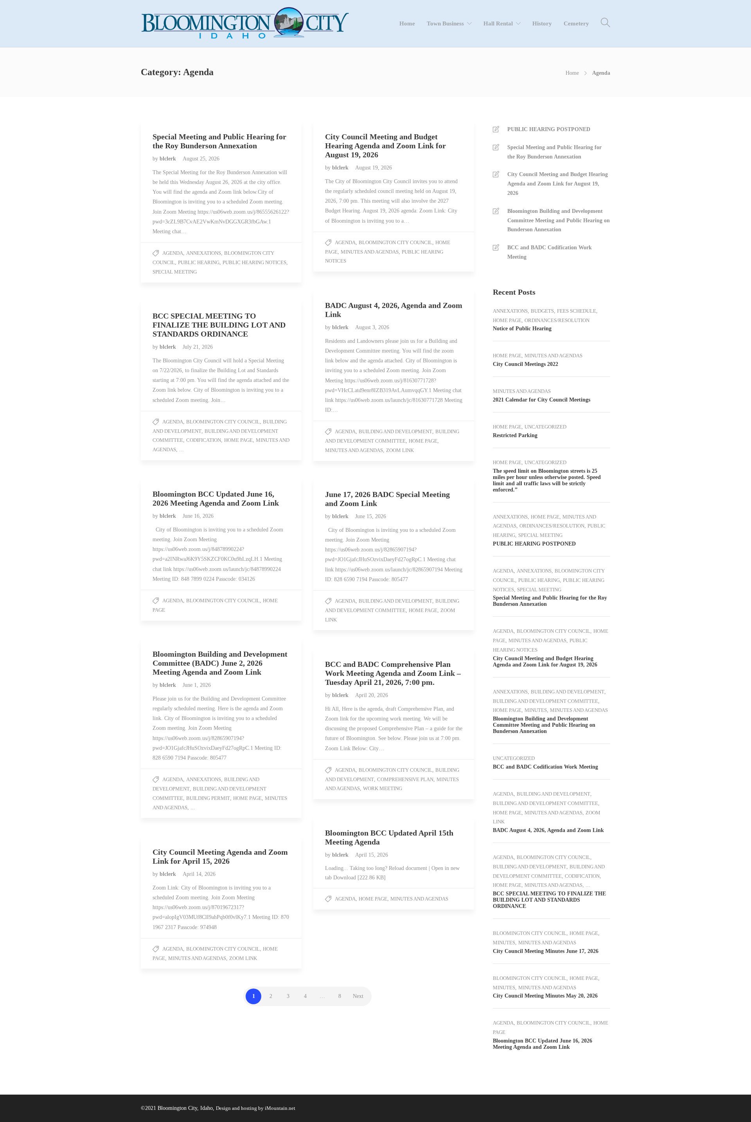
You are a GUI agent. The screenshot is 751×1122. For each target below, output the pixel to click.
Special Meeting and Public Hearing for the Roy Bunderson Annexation (554, 152)
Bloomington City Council (395, 242)
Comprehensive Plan (405, 779)
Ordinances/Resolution (557, 320)
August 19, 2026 (373, 168)
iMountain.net (280, 1108)
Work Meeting (382, 788)
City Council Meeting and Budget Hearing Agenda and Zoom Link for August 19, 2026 (557, 183)
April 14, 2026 (199, 874)
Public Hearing (198, 262)
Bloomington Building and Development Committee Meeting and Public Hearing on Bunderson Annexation (558, 220)
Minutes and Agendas (370, 252)
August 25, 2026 (201, 159)
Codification (203, 440)
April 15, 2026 (371, 855)
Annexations (203, 253)
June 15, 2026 (370, 516)
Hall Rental (498, 23)
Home (407, 23)
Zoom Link (400, 450)
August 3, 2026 (372, 327)
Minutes (536, 710)
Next (358, 996)
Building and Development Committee (545, 701)
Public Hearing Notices (254, 262)
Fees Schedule (576, 311)
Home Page (423, 441)
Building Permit (208, 798)
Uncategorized (545, 427)
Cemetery (576, 23)
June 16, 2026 (198, 516)
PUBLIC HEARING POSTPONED (548, 129)
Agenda (172, 253)
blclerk (169, 159)
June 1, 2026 (197, 685)
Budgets (542, 311)
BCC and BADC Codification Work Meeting (549, 252)
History (542, 23)
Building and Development (395, 431)
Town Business (445, 23)
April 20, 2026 (371, 695)
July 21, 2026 (198, 347)
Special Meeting (175, 272)
